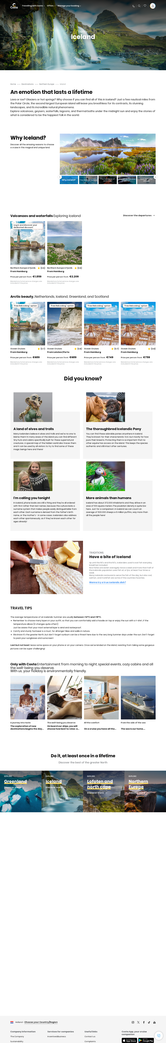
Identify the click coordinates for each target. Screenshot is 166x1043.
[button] (145, 6)
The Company (17, 1036)
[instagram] (133, 1022)
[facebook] (144, 1022)
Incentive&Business (56, 1036)
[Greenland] (21, 791)
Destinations (28, 84)
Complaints (90, 1041)
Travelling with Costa (32, 6)
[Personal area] (153, 5)
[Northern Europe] (145, 791)
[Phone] (133, 6)
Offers (50, 6)
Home (13, 84)
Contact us (90, 1036)
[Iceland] (62, 791)
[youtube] (154, 1022)
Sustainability (16, 1041)
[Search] (139, 6)
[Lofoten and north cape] (104, 791)
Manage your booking (68, 6)
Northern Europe (46, 84)
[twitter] (138, 1022)
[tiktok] (149, 1022)
